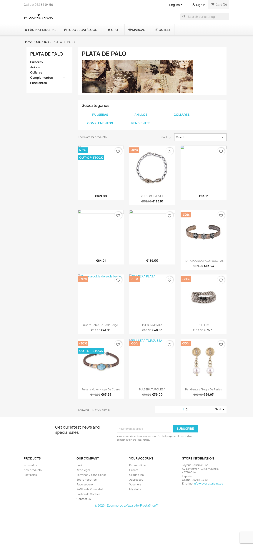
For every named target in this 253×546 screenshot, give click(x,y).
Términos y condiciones (91, 475)
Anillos (35, 67)
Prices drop (31, 465)
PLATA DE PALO (46, 54)
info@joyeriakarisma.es (208, 483)
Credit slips (136, 475)
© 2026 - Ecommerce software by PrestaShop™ (127, 505)
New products (33, 470)
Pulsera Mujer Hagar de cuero (100, 389)
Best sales (30, 475)
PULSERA (203, 325)
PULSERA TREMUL (152, 196)
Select (200, 137)
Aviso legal (83, 470)
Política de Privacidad (89, 489)
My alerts (135, 489)
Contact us (83, 499)
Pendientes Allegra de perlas (203, 389)
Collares (36, 72)
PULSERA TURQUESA (152, 389)
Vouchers (135, 484)
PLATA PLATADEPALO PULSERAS (204, 260)
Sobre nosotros (86, 479)
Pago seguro (84, 484)
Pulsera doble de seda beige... (100, 325)
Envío (79, 465)
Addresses (136, 479)
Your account (141, 458)
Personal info (137, 465)
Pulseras (36, 62)
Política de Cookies (88, 494)
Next (220, 409)
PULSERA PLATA (152, 325)
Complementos (41, 78)
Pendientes (38, 83)
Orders (133, 470)
